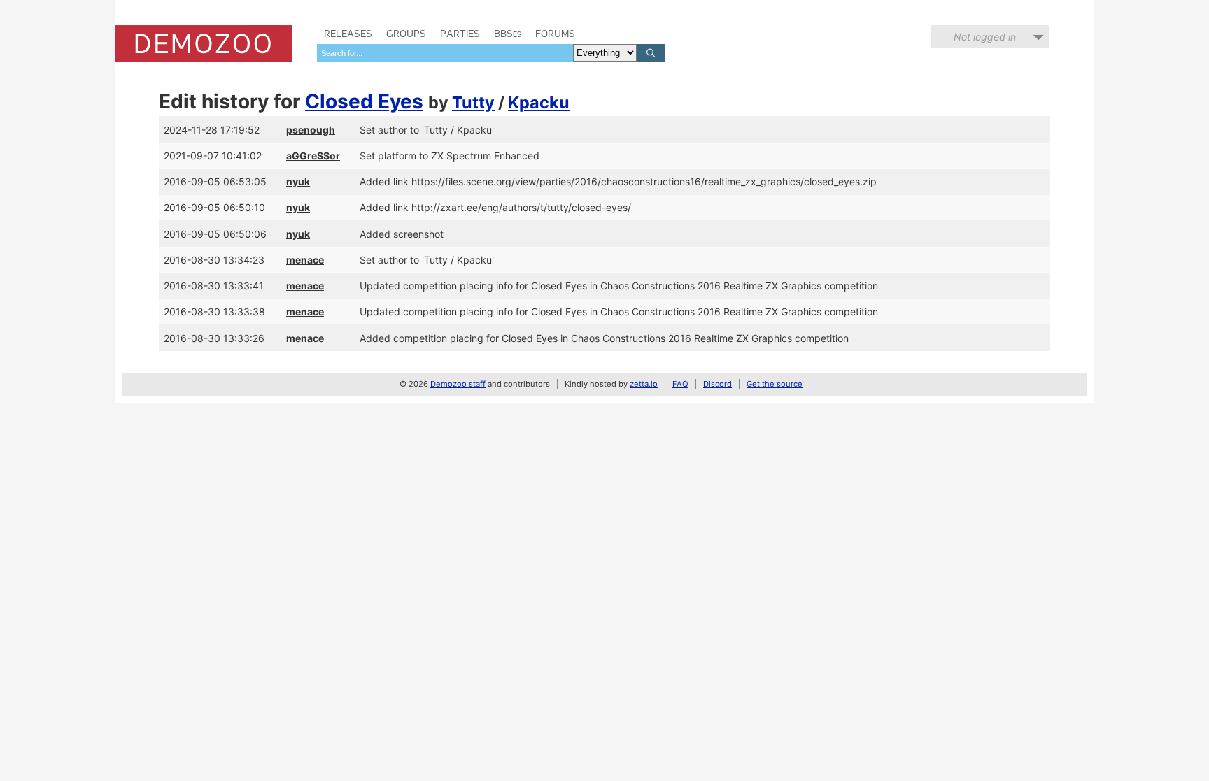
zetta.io (644, 384)
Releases (348, 33)
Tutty (473, 102)
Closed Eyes (364, 101)
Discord (717, 384)
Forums (555, 33)
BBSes (507, 33)
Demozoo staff (458, 384)
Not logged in (985, 37)
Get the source (775, 384)
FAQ (680, 384)
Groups (406, 33)
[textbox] (445, 53)
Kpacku (539, 102)
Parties (460, 33)
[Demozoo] (203, 43)
